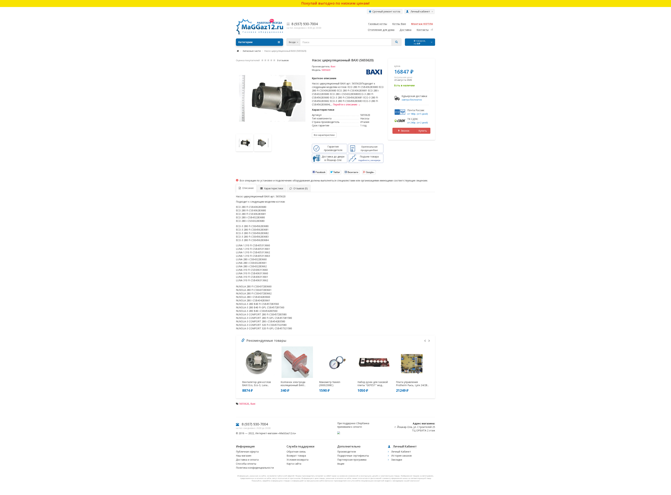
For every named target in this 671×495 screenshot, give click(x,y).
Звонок (404, 130)
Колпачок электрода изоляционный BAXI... (293, 384)
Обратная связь (296, 451)
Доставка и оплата (247, 459)
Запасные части (252, 50)
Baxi (333, 66)
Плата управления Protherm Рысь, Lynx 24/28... (412, 384)
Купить (423, 130)
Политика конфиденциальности (255, 467)
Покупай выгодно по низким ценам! (335, 3)
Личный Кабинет (401, 451)
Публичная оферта (247, 451)
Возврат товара (296, 455)
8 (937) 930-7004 (255, 424)
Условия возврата (297, 459)
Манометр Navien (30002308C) (329, 384)
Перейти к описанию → (346, 104)
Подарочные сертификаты (353, 455)
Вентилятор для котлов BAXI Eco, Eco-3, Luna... (256, 384)
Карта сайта (294, 463)
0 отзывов (283, 60)
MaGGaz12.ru (287, 433)
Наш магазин (243, 455)
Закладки (396, 459)
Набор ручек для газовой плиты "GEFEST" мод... (373, 384)
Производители (346, 451)
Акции (340, 463)
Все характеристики (324, 135)
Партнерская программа (351, 459)
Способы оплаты (246, 463)
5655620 (244, 403)
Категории (245, 42)
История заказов (401, 455)
